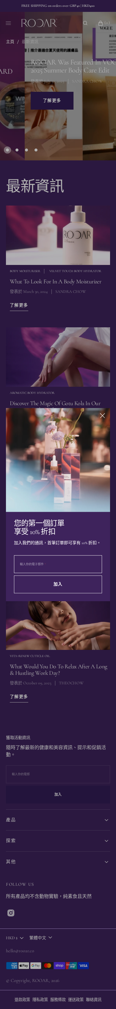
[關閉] (102, 415)
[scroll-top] (102, 995)
